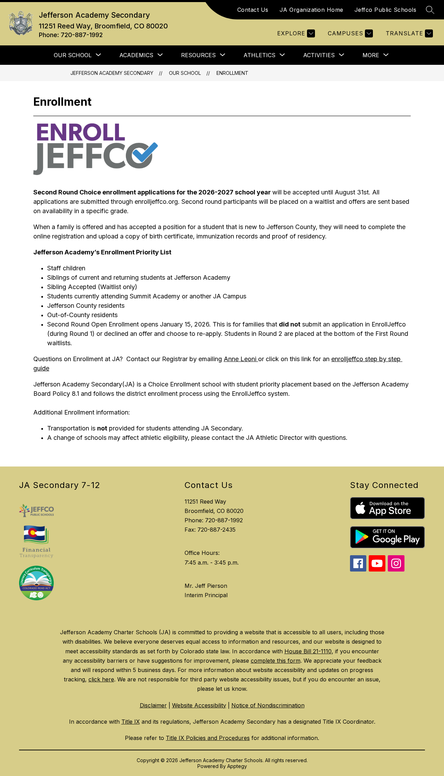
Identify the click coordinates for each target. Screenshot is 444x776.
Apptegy (237, 766)
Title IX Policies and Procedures (208, 737)
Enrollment (232, 73)
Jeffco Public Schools (386, 9)
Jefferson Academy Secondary (111, 73)
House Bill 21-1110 (308, 651)
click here (101, 679)
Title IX (130, 721)
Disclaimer (153, 705)
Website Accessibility (199, 705)
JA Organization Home (311, 9)
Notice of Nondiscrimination (268, 705)
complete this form (275, 660)
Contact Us (252, 9)
